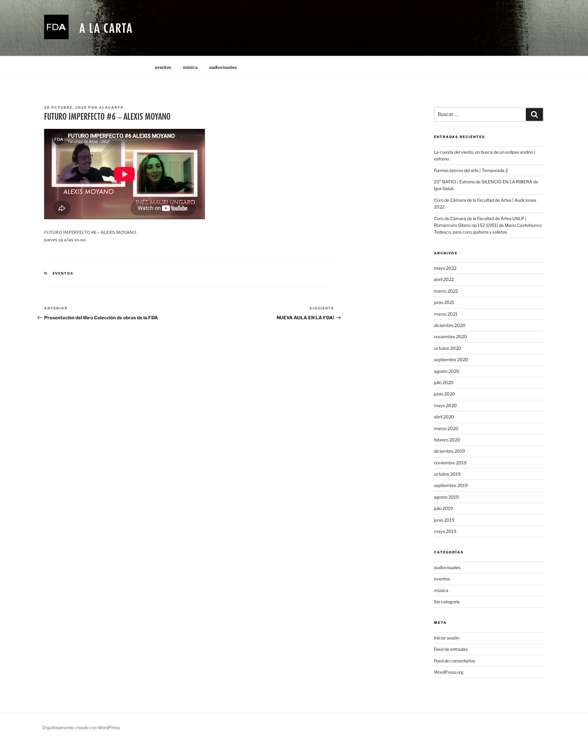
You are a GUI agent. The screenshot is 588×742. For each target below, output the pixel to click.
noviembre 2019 (450, 462)
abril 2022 (444, 279)
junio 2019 (444, 520)
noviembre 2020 (450, 336)
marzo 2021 (446, 314)
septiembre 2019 (451, 485)
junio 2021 (444, 302)
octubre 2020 (447, 348)
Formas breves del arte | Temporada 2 (471, 170)
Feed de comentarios (454, 660)
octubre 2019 (447, 474)
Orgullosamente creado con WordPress (81, 727)
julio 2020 (444, 382)
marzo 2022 (446, 291)
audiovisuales (223, 67)
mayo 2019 (445, 531)
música (190, 67)
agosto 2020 (446, 371)
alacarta (111, 107)
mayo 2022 (445, 268)
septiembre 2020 (451, 359)
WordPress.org (448, 672)
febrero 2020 (447, 439)
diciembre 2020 (450, 325)
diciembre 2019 (449, 451)
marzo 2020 (446, 428)
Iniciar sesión (446, 637)
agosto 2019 (446, 497)
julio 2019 (443, 508)
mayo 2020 (445, 405)
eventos (163, 67)
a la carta (106, 28)
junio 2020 (444, 393)
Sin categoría (447, 601)
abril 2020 (444, 416)
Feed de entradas (451, 649)
